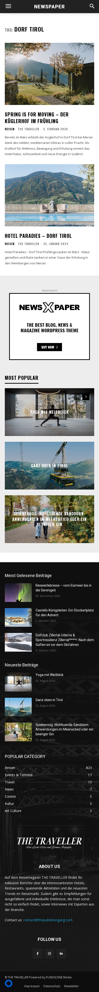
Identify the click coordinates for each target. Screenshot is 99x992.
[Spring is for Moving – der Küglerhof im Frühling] (49, 74)
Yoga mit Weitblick (49, 412)
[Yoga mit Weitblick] (18, 682)
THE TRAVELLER (28, 129)
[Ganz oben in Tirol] (18, 707)
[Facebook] (37, 953)
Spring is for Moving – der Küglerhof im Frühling (37, 118)
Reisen (10, 129)
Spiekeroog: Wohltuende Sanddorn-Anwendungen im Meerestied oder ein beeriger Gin (49, 519)
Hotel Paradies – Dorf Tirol (38, 235)
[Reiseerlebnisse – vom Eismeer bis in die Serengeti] (18, 592)
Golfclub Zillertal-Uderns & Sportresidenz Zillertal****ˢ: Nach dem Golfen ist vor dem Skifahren (65, 639)
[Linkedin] (61, 953)
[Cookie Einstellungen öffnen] (8, 986)
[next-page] (85, 396)
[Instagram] (49, 953)
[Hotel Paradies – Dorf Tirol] (49, 195)
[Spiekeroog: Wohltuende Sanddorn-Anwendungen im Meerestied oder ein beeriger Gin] (18, 732)
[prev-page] (77, 396)
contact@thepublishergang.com (48, 920)
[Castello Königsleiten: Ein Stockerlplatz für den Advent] (18, 617)
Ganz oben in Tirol (49, 466)
